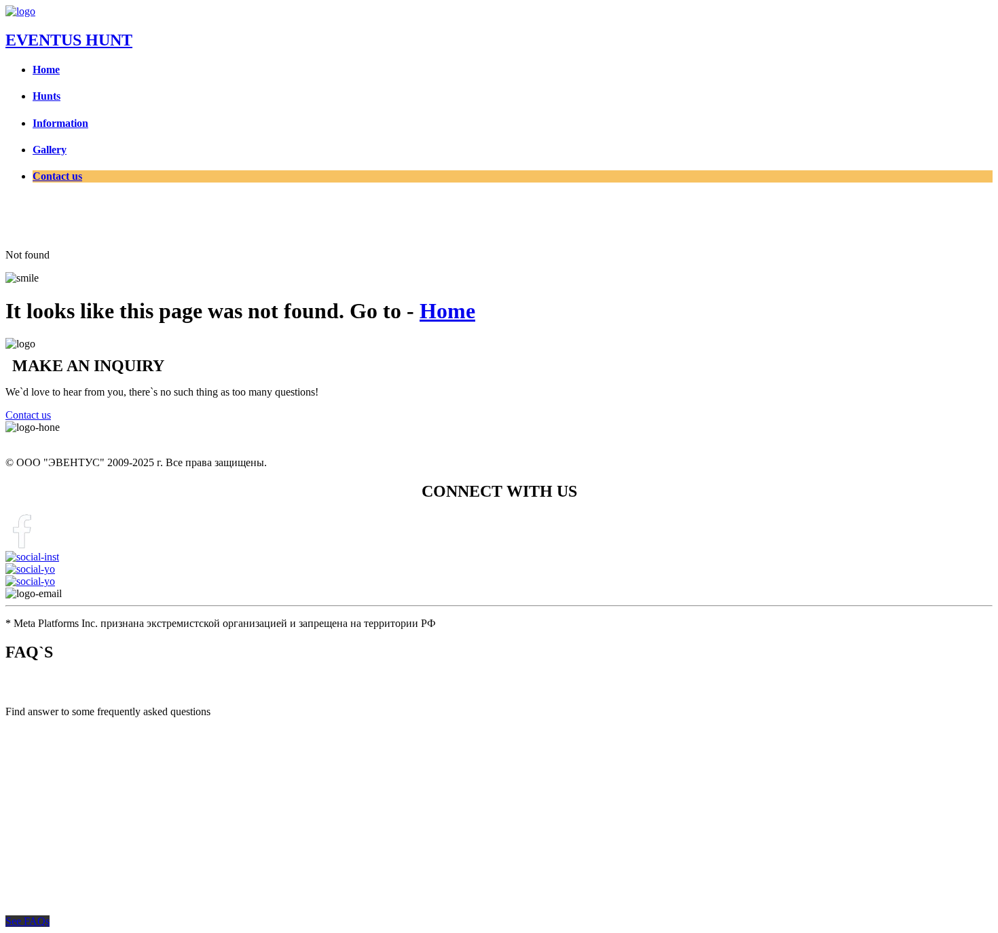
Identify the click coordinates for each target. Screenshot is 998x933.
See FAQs (27, 921)
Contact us (57, 176)
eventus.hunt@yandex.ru (125, 593)
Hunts (46, 96)
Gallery (50, 149)
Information (60, 123)
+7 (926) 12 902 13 (47, 439)
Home (46, 69)
